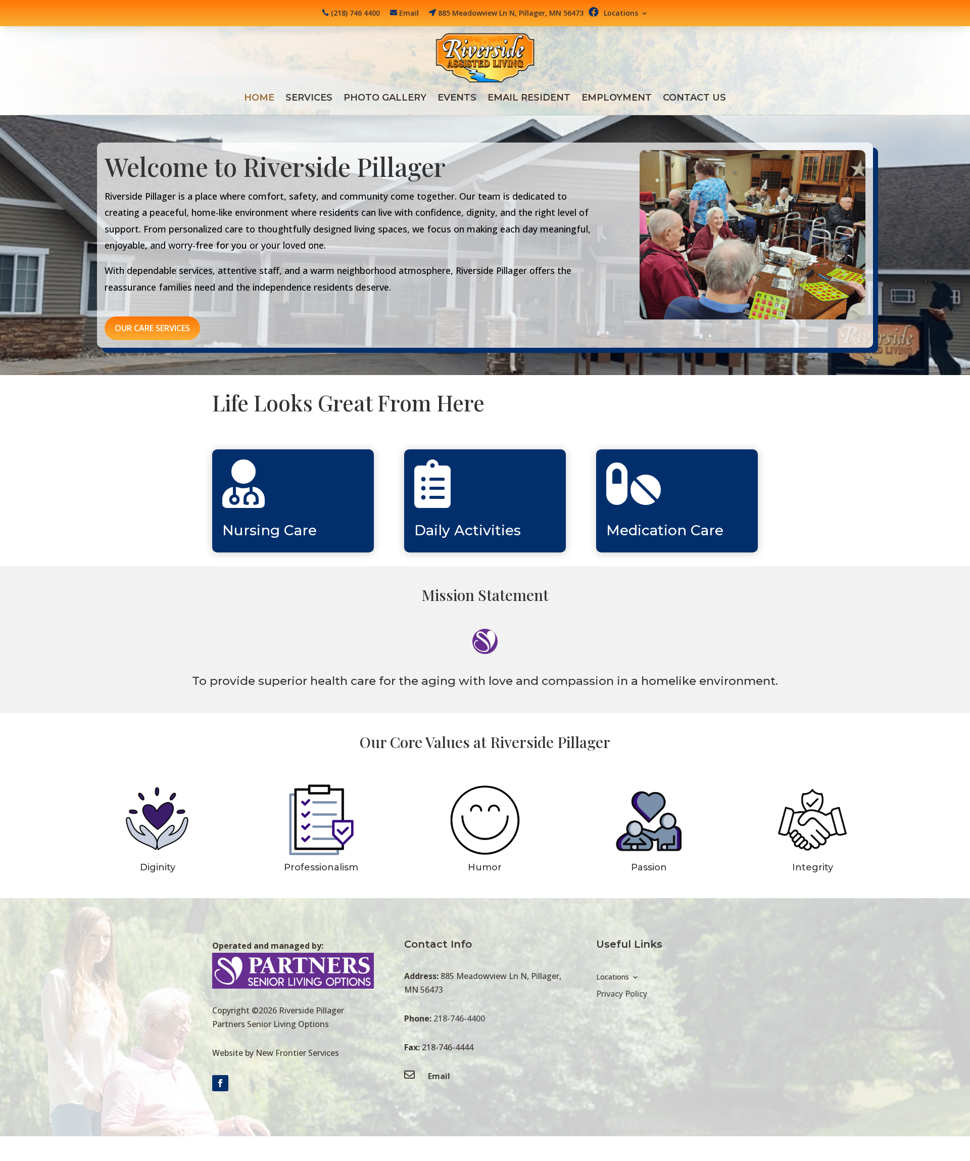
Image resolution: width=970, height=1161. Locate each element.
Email (409, 13)
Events (457, 98)
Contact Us (694, 98)
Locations (621, 14)
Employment (616, 98)
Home (259, 98)
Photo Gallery (385, 98)
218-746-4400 (459, 1018)
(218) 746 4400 (355, 13)
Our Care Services (152, 328)
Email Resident (529, 98)
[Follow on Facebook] (220, 1083)
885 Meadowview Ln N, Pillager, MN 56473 (511, 13)
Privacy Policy (621, 993)
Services (308, 98)
